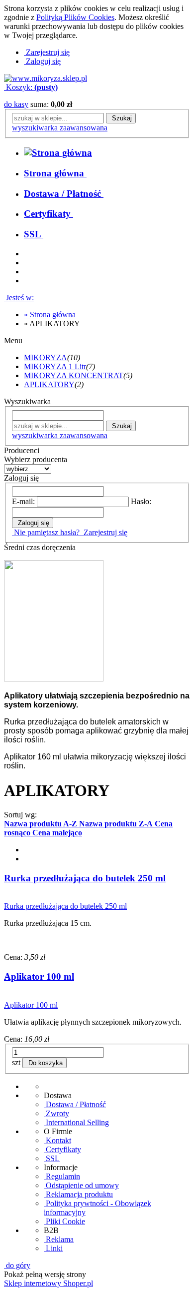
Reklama (59, 1239)
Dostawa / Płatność (75, 1104)
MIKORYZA (45, 357)
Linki (53, 1248)
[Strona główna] (45, 78)
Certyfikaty (62, 1149)
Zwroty (56, 1113)
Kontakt (57, 1140)
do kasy (16, 104)
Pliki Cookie (64, 1221)
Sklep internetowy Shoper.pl (48, 1283)
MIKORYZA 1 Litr (55, 366)
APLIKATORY (49, 384)
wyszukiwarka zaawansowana (59, 127)
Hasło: (141, 501)
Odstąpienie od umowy (81, 1185)
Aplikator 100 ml (39, 976)
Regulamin (62, 1176)
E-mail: (23, 501)
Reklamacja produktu (78, 1194)
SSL (52, 1158)
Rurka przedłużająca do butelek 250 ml (85, 878)
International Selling (76, 1122)
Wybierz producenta (35, 459)
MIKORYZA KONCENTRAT (73, 375)
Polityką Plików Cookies (75, 17)
